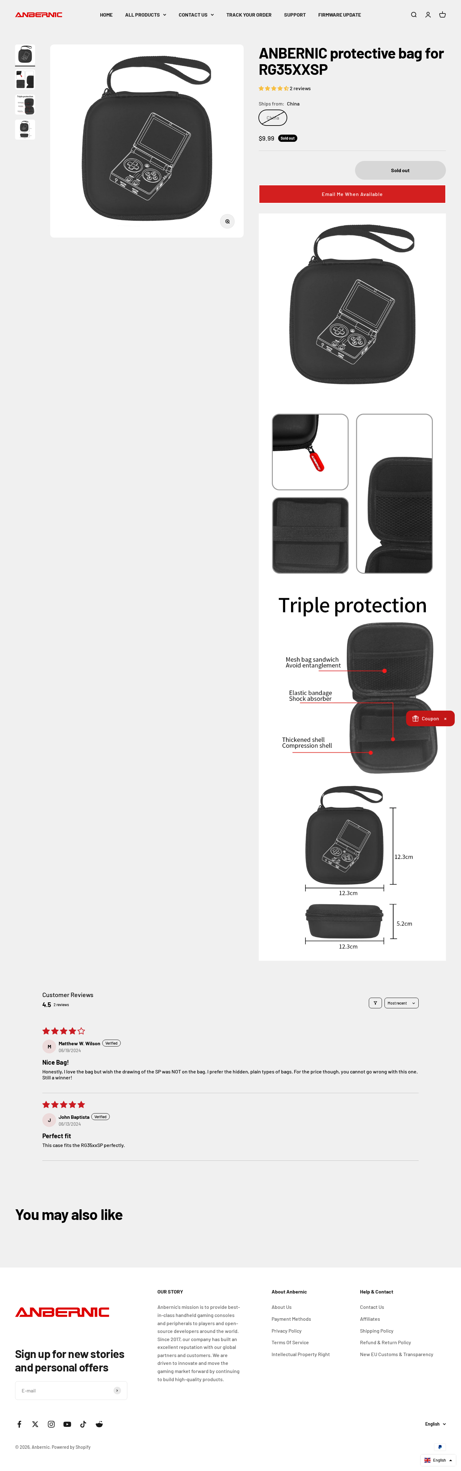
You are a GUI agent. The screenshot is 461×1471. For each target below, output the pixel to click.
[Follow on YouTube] (67, 1424)
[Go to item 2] (25, 80)
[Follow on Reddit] (99, 1424)
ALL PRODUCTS (142, 15)
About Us (282, 1307)
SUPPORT (295, 15)
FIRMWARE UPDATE (339, 15)
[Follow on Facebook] (19, 1424)
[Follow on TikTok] (83, 1424)
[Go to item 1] (25, 55)
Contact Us (372, 1307)
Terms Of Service (290, 1342)
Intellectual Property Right (301, 1354)
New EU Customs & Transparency (396, 1354)
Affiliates (370, 1319)
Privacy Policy (287, 1331)
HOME (106, 15)
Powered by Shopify (71, 1447)
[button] (274, 88)
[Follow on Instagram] (51, 1424)
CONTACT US (193, 15)
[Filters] (375, 1003)
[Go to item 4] (25, 130)
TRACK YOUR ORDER (249, 15)
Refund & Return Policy (385, 1342)
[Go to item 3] (25, 105)
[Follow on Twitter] (35, 1424)
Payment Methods (291, 1319)
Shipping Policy (377, 1331)
